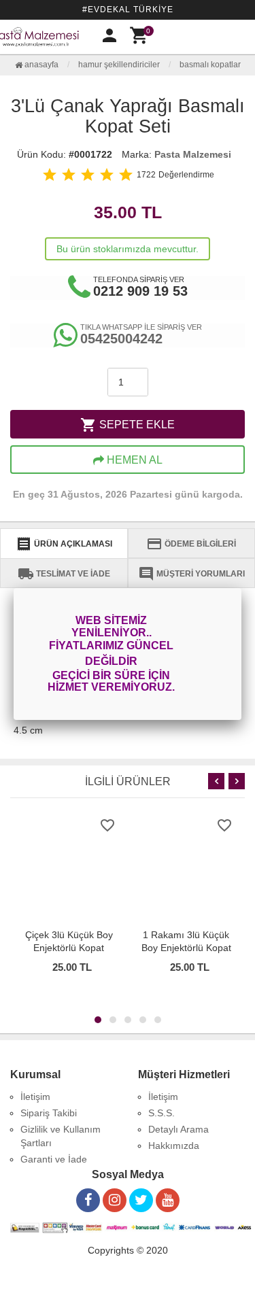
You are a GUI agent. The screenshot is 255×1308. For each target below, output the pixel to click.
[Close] (241, 588)
